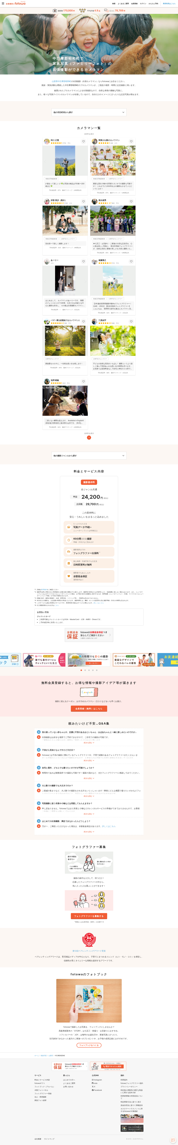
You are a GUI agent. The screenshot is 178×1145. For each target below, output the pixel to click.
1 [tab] (81, 670)
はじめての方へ (69, 1080)
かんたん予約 (153, 3)
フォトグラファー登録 (43, 1093)
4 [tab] (93, 670)
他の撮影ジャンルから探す (65, 455)
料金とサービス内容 (42, 1080)
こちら (56, 605)
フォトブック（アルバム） (45, 1087)
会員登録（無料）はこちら (89, 708)
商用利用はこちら (169, 3)
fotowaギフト (40, 1083)
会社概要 (38, 1139)
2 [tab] (85, 670)
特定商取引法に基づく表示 (131, 1102)
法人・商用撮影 (40, 1097)
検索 (113, 3)
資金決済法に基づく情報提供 (132, 1105)
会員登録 (134, 3)
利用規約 (44, 589)
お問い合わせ (68, 1087)
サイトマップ (49, 1139)
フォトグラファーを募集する (89, 916)
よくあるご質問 (123, 3)
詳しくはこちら (99, 603)
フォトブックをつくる (89, 1045)
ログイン (143, 3)
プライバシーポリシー (129, 1087)
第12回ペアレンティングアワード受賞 (89, 951)
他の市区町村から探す (63, 112)
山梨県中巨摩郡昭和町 (61, 81)
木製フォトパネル (41, 1090)
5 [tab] (96, 670)
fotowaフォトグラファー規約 (132, 1083)
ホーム (37, 1055)
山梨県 (51, 1055)
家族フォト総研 (40, 1100)
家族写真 (44, 1055)
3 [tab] (89, 670)
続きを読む (88, 743)
